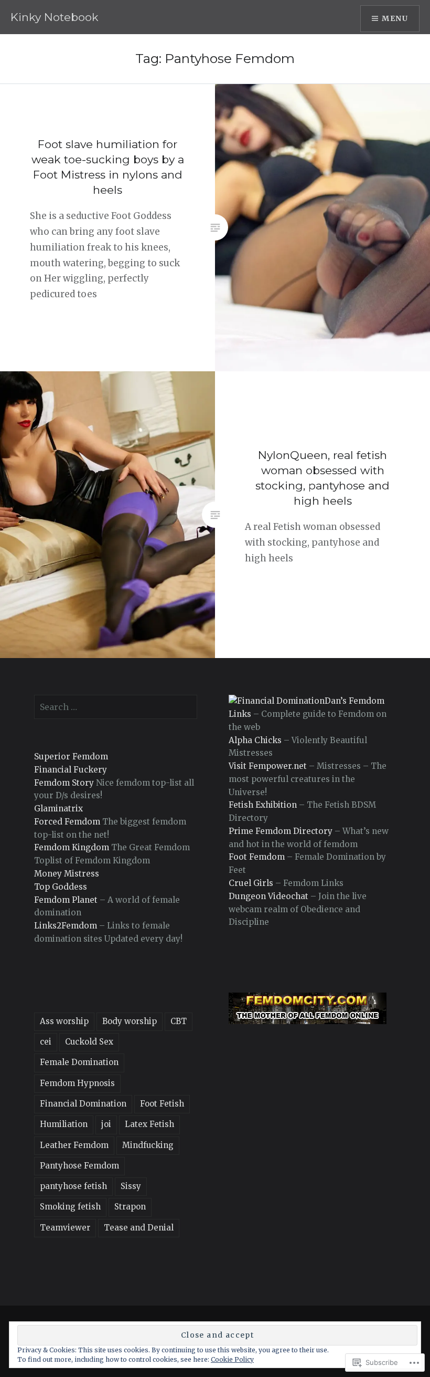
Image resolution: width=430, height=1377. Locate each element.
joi (106, 1124)
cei (45, 1042)
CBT (178, 1021)
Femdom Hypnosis (77, 1083)
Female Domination (79, 1062)
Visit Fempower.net (268, 766)
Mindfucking (148, 1145)
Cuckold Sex (89, 1042)
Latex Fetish (149, 1124)
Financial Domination (83, 1104)
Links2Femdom (65, 926)
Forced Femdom (67, 822)
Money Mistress (66, 874)
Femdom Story (64, 783)
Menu (395, 18)
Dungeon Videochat (268, 896)
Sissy (131, 1186)
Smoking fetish (70, 1207)
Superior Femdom (71, 756)
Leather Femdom (74, 1145)
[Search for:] (115, 707)
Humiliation (64, 1124)
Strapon (130, 1207)
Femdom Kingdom (71, 847)
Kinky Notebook (54, 17)
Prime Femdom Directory (280, 831)
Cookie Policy (232, 1359)
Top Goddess (60, 887)
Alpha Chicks (255, 740)
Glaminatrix (58, 808)
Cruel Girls (251, 883)
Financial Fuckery (70, 770)
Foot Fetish (162, 1104)
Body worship (129, 1021)
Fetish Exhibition (263, 805)
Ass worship (64, 1021)
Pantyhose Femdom (79, 1166)
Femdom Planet (66, 900)
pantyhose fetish (73, 1186)
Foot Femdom (257, 857)
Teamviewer (65, 1228)
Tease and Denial (139, 1228)
